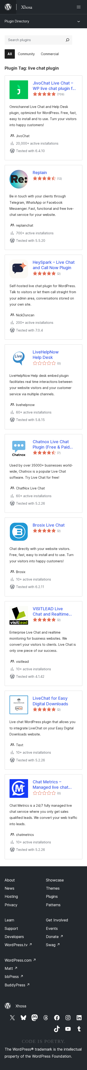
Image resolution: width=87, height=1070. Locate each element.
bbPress (14, 976)
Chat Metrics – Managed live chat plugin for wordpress (53, 784)
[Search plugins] (67, 40)
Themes (53, 888)
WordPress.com (20, 960)
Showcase (55, 880)
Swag (53, 944)
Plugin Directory (17, 21)
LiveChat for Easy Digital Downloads (50, 701)
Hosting (11, 896)
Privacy (11, 904)
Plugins (52, 896)
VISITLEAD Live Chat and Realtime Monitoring (51, 611)
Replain (40, 172)
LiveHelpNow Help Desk (46, 355)
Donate (54, 936)
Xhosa (21, 1006)
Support (11, 928)
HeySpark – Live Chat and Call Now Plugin (54, 265)
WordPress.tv (18, 944)
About (10, 880)
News (9, 888)
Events (52, 928)
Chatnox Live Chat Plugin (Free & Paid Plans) (51, 444)
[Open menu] (79, 7)
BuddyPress (17, 985)
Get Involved (57, 920)
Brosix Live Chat (49, 525)
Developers (14, 936)
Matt (11, 968)
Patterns (53, 904)
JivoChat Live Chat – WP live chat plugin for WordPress (55, 86)
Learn (9, 920)
